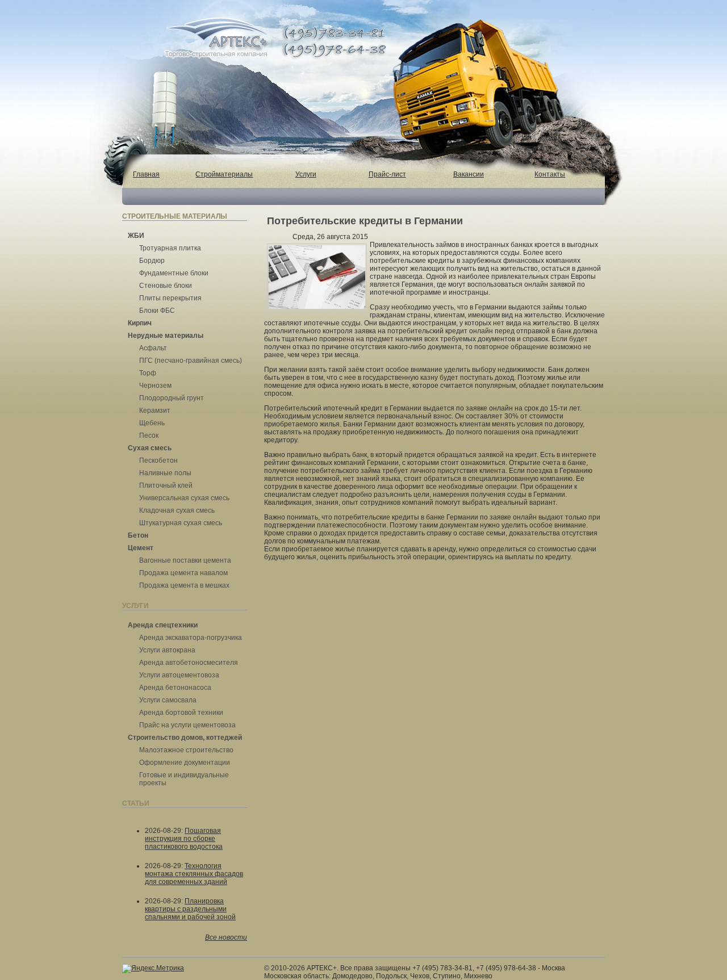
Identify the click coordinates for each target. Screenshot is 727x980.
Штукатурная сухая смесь (180, 523)
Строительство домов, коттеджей (185, 738)
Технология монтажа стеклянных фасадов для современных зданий (194, 874)
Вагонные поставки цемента (185, 560)
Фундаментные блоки (173, 273)
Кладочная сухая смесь (177, 510)
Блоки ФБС (157, 311)
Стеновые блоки (165, 286)
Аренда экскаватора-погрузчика (190, 638)
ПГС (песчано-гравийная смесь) (190, 361)
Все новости (226, 937)
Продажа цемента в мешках (184, 585)
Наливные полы (165, 473)
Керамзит (154, 410)
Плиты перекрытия (170, 298)
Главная (146, 174)
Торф (147, 373)
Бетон (138, 535)
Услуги (305, 174)
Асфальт (153, 348)
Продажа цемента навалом (183, 573)
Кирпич (140, 323)
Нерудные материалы (165, 336)
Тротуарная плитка (170, 248)
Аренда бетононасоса (175, 688)
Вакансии (468, 174)
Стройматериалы (224, 174)
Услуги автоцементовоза (179, 675)
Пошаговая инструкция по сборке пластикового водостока (184, 839)
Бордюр (152, 261)
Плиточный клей (166, 485)
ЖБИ (136, 236)
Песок (148, 435)
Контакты (549, 174)
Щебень (152, 423)
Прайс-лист (387, 174)
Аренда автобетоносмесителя (188, 663)
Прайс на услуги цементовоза (187, 725)
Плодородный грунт (171, 398)
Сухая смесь (150, 448)
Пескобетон (158, 460)
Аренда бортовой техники (181, 713)
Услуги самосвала (168, 700)
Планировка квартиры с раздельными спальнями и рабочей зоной (190, 909)
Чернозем (155, 386)
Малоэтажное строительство (186, 750)
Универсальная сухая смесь (184, 498)
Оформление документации (184, 763)
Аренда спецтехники (163, 625)
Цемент (140, 548)
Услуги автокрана (167, 650)
